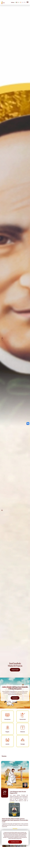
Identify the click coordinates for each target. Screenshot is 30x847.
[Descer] (2, 509)
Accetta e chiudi (15, 842)
